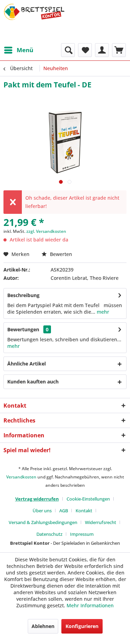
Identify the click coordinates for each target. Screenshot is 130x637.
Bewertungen (23, 329)
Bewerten (60, 254)
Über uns (42, 510)
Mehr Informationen (90, 605)
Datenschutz (49, 534)
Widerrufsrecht (100, 522)
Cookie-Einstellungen (88, 499)
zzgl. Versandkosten (46, 231)
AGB (63, 510)
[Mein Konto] (102, 50)
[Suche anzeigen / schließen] (68, 50)
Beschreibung (23, 295)
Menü (25, 50)
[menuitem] (18, 50)
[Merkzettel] (85, 50)
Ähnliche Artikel (26, 363)
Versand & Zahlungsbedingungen (43, 522)
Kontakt (84, 510)
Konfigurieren (82, 626)
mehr (102, 311)
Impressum (82, 534)
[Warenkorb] (119, 50)
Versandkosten (21, 477)
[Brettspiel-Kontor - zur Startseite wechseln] (34, 21)
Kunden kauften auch (33, 381)
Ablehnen (43, 626)
